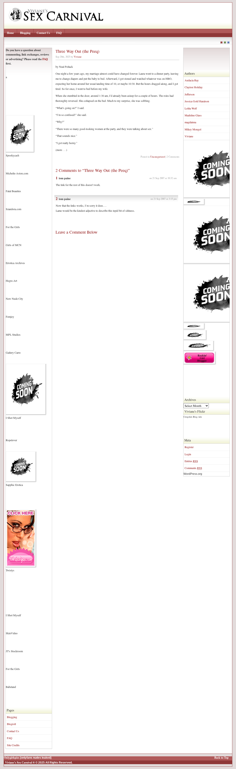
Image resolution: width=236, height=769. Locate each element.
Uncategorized (157, 156)
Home (10, 33)
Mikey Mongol (193, 129)
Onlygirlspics (11, 758)
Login (188, 454)
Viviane (189, 136)
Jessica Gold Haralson (197, 101)
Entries (191, 461)
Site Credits (13, 745)
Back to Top (221, 758)
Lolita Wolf (191, 108)
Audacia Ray (192, 80)
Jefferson (190, 94)
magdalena (190, 122)
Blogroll (11, 724)
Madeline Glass (193, 115)
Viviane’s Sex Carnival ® (20, 762)
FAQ (59, 33)
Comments (193, 468)
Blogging (25, 33)
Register (189, 447)
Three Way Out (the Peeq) (77, 51)
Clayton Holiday (194, 87)
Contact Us (43, 33)
